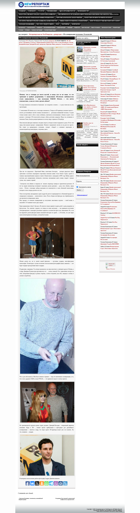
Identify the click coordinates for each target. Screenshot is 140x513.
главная (22, 11)
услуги (41, 11)
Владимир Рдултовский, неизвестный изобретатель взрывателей (65, 499)
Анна (102, 105)
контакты (76, 24)
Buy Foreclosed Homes (104, 511)
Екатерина (103, 70)
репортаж (58, 44)
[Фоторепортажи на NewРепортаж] (37, 7)
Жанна (102, 50)
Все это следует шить (45, 24)
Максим (103, 94)
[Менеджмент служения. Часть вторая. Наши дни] (80, 69)
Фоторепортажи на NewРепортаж (40, 34)
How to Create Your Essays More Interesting (36, 17)
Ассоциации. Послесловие (108, 235)
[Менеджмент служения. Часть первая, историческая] (80, 49)
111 (27, 40)
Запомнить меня (84, 187)
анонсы (39, 27)
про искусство (106, 27)
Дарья (102, 63)
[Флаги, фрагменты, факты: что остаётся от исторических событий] (80, 88)
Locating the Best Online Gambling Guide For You (38, 21)
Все (57, 24)
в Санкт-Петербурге (63, 42)
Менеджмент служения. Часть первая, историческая (89, 49)
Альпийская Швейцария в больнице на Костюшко (108, 126)
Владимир (103, 111)
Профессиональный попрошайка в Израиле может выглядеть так (111, 176)
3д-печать (33, 42)
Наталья (103, 83)
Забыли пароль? (82, 195)
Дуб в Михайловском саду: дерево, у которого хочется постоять (90, 106)
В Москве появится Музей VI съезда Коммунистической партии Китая (110, 163)
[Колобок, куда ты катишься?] (80, 125)
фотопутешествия (50, 30)
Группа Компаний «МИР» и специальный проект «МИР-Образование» (110, 107)
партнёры (65, 24)
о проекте (32, 11)
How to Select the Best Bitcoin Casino (105, 21)
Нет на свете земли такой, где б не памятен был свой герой (109, 65)
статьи (21, 30)
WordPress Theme (111, 510)
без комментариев (49, 27)
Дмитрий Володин (24, 44)
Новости (77, 27)
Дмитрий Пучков (34, 44)
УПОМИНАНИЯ (52, 11)
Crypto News (31, 27)
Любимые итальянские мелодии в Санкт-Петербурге (109, 100)
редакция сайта (105, 87)
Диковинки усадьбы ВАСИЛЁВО (110, 244)
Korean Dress (112, 511)
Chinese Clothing (119, 511)
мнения (70, 27)
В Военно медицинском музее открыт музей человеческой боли (110, 113)
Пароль (79, 181)
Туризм (27, 30)
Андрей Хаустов (105, 217)
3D (67, 40)
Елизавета (103, 74)
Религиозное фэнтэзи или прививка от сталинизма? (109, 208)
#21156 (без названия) (26, 24)
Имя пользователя (83, 176)
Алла (102, 124)
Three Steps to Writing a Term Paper (74, 21)
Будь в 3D (54, 42)
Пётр (102, 78)
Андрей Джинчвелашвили (43, 42)
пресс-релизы (95, 27)
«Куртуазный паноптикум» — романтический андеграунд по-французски (110, 157)
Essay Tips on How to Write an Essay (98, 17)
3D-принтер (26, 42)
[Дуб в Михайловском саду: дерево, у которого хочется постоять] (80, 107)
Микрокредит (61, 27)
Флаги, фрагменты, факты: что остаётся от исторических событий (89, 87)
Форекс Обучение (37, 30)
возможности (83, 11)
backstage (22, 27)
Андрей (103, 54)
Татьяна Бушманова (67, 44)
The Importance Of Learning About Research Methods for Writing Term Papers (88, 14)
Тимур (102, 59)
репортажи (116, 27)
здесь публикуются (67, 11)
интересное (43, 44)
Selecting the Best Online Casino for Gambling (37, 14)
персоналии (85, 27)
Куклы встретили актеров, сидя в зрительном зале (110, 89)
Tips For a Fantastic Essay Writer (69, 17)
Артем (102, 150)
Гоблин (71, 42)
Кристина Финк (50, 44)
